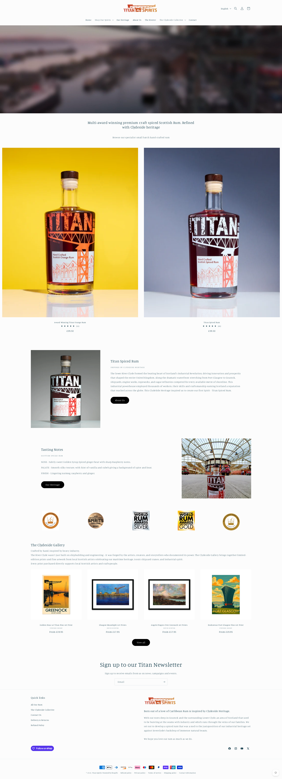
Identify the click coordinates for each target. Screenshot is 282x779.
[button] (104, 20)
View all (141, 642)
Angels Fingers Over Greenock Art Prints (169, 625)
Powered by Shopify (110, 773)
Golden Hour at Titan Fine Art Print (56, 625)
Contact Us (36, 714)
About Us (120, 400)
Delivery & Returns (40, 720)
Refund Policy (37, 725)
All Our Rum (37, 704)
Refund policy (126, 773)
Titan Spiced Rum (212, 322)
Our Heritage (53, 484)
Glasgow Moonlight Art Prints (112, 625)
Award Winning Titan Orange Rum (70, 322)
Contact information (187, 773)
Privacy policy (139, 773)
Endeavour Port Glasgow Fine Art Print (226, 625)
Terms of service (154, 773)
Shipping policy (170, 773)
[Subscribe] (164, 681)
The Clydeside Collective (42, 709)
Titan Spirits (97, 773)
